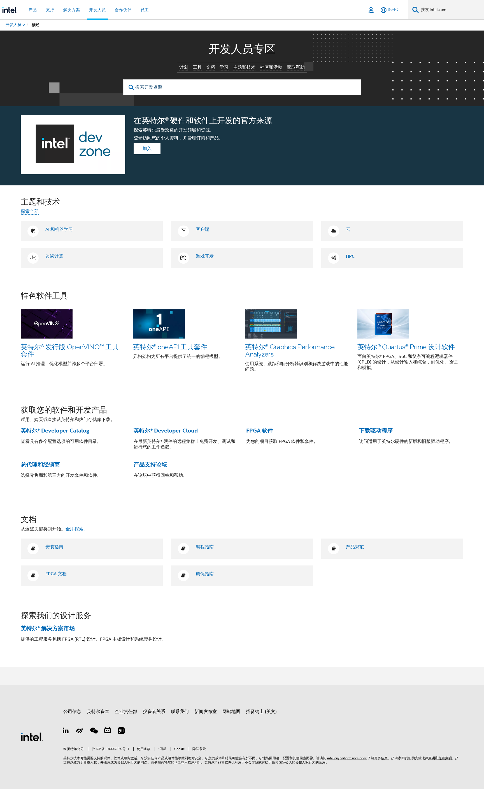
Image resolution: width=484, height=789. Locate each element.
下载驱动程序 (376, 430)
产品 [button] (33, 9)
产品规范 (355, 547)
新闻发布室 (205, 711)
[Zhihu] (121, 731)
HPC (350, 256)
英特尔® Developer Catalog (55, 430)
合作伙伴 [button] (123, 9)
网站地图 (231, 711)
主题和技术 (244, 67)
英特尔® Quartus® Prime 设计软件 (406, 346)
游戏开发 (205, 256)
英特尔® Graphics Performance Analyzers (290, 350)
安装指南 (54, 547)
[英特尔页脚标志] (32, 736)
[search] (131, 87)
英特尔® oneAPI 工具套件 (170, 346)
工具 (197, 67)
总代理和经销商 (40, 464)
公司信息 (72, 711)
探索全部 (30, 211)
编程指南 (205, 547)
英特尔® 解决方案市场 (48, 628)
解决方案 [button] (71, 9)
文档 (210, 67)
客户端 (202, 229)
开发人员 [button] (97, 9)
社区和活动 (271, 67)
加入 (147, 148)
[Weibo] (80, 731)
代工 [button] (145, 9)
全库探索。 (77, 529)
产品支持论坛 (150, 464)
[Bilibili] (107, 731)
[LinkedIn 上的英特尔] (66, 731)
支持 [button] (50, 9)
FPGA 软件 (259, 430)
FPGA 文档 (56, 574)
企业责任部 (126, 711)
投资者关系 (154, 711)
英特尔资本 (98, 711)
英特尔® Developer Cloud (166, 430)
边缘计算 (54, 256)
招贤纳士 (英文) (261, 711)
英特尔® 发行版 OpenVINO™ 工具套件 (70, 350)
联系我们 (180, 711)
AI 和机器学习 (59, 229)
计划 (183, 67)
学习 (224, 67)
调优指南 (205, 574)
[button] (242, 335)
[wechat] (93, 731)
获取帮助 (296, 67)
